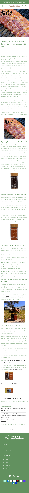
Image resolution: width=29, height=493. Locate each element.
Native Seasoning (6, 465)
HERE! (7, 296)
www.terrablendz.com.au (16, 369)
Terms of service (15, 487)
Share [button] (3, 52)
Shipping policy (21, 487)
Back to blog (15, 429)
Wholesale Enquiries (7, 450)
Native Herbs (5, 459)
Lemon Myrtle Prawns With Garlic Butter (10, 413)
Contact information (15, 489)
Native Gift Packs (6, 468)
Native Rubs (5, 462)
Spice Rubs (3, 421)
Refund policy (8, 487)
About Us (5, 447)
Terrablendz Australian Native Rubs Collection (12, 398)
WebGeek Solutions (16, 485)
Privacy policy (24, 485)
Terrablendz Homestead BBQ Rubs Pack (10, 383)
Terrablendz (7, 485)
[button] (2, 6)
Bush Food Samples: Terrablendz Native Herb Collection (13, 412)
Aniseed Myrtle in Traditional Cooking (9, 419)
